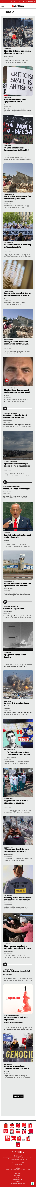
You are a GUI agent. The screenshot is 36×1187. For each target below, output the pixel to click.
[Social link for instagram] (29, 1)
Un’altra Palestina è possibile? (16, 971)
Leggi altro (18, 1096)
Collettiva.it (18, 1156)
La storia (18, 1181)
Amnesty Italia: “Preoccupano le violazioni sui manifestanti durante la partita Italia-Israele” (17, 900)
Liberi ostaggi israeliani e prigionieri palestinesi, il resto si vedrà (17, 948)
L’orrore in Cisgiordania (13, 608)
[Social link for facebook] (26, 1)
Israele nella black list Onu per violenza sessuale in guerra (18, 294)
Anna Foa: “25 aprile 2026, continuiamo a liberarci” (15, 416)
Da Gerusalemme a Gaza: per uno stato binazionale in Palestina (19, 754)
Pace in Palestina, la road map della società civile (17, 246)
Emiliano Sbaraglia (11, 757)
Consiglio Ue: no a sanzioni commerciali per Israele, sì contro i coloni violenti (16, 343)
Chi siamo (18, 1173)
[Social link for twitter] (23, 1)
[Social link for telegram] (34, 1)
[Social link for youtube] (31, 1)
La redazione (11, 2)
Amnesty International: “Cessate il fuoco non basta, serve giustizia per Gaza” (16, 1068)
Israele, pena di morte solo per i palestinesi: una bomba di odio (18, 585)
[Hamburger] (3, 6)
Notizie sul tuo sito (18, 1179)
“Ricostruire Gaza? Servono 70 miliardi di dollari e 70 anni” (16, 851)
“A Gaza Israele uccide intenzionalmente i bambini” (16, 149)
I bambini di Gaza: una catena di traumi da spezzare (17, 52)
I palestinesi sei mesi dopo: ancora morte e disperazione (17, 465)
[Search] (19, 2)
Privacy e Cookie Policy (18, 1183)
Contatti (4, 2)
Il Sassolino (8, 1022)
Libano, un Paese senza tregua (16, 489)
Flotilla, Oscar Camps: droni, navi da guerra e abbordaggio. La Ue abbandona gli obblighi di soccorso (17, 393)
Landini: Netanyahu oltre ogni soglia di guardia (17, 536)
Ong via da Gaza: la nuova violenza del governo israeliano (16, 803)
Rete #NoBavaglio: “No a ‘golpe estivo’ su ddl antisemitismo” (15, 101)
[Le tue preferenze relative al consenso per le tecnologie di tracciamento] (32, 1183)
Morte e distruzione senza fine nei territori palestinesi (17, 197)
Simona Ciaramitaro (8, 56)
